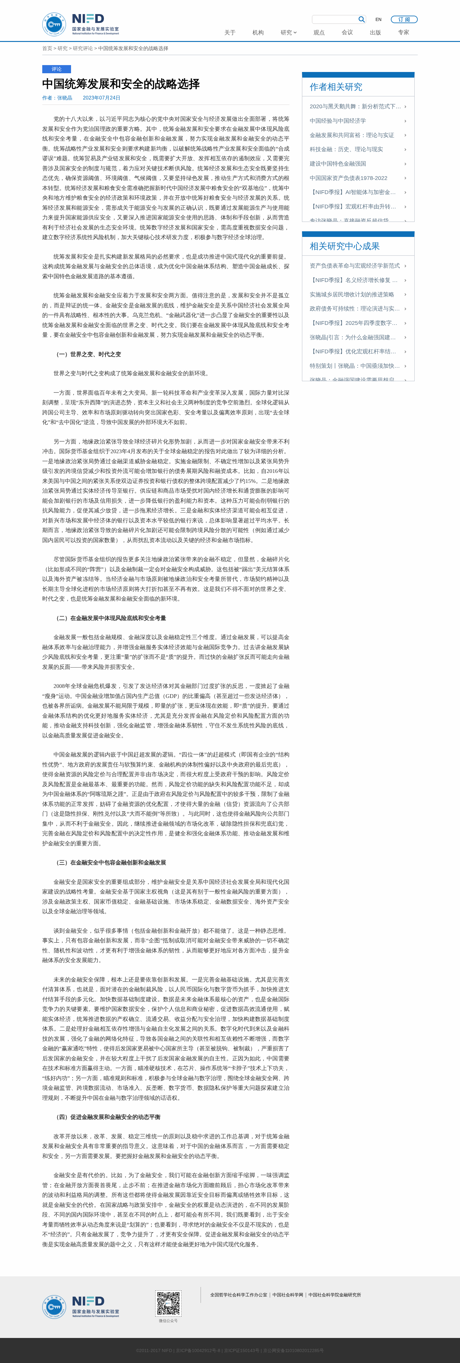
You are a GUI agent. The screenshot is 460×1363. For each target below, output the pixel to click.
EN (378, 19)
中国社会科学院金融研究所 (335, 1294)
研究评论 (83, 48)
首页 (47, 48)
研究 (63, 48)
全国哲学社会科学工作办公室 (239, 1294)
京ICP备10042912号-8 (198, 1350)
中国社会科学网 (288, 1294)
